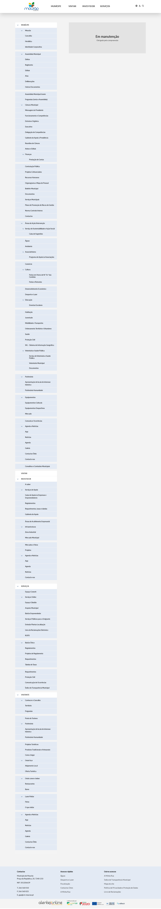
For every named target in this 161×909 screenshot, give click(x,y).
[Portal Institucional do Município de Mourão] (31, 6)
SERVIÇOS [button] (105, 6)
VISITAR (72, 6)
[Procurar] (143, 6)
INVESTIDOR (88, 6)
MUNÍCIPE (56, 6)
